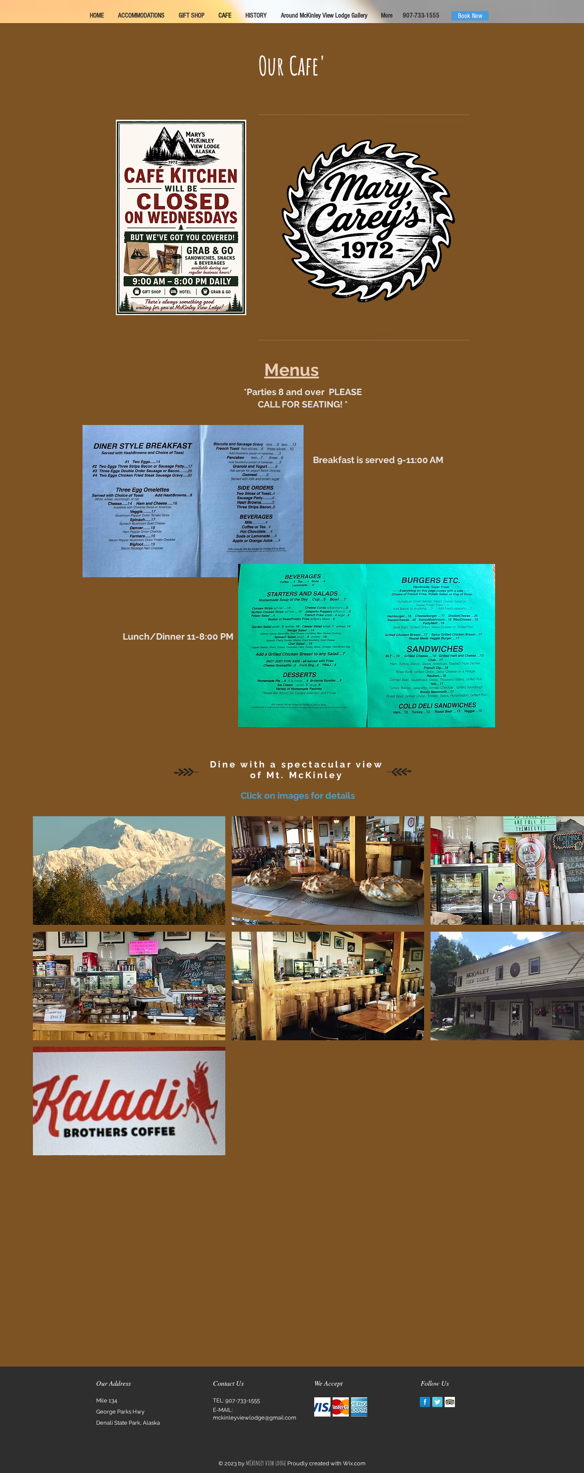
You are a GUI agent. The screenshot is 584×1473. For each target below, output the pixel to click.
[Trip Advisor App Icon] (450, 1402)
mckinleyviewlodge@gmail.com (254, 1417)
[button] (129, 870)
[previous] (51, 993)
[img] (322, 1407)
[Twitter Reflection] (437, 1402)
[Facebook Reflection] (425, 1402)
